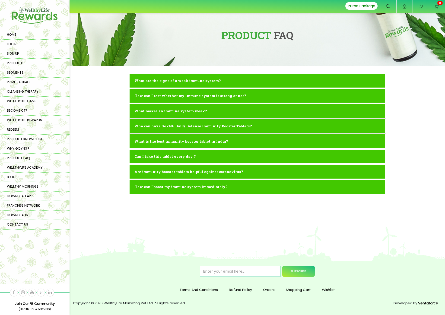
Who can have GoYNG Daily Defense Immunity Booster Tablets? (193, 126)
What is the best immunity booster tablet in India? (181, 141)
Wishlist (328, 289)
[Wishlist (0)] (421, 6)
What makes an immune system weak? (170, 111)
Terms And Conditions (199, 289)
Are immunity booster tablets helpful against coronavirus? (188, 171)
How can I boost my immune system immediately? (180, 186)
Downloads (17, 215)
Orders (269, 289)
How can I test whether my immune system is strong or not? (190, 95)
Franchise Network (23, 205)
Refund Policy (240, 289)
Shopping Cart (298, 289)
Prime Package (361, 6)
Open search (388, 6)
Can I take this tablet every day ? (165, 156)
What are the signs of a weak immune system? (177, 80)
